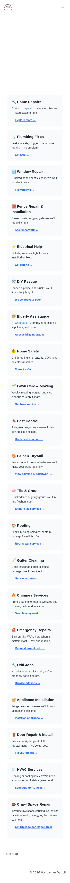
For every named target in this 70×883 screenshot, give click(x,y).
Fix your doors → (26, 752)
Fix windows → (24, 189)
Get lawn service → (27, 404)
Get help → (22, 154)
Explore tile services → (29, 508)
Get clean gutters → (27, 578)
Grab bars (21, 322)
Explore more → (25, 120)
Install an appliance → (29, 718)
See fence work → (26, 230)
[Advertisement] (35, 50)
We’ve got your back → (30, 299)
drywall (28, 108)
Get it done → (23, 264)
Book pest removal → (29, 439)
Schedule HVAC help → (30, 787)
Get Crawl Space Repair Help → (32, 829)
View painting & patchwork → (34, 473)
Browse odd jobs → (27, 683)
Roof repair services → (29, 543)
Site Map (12, 853)
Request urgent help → (30, 648)
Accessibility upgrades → (31, 334)
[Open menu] (63, 6)
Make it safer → (24, 369)
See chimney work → (28, 613)
